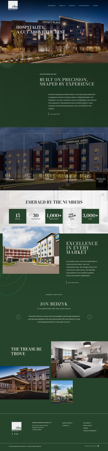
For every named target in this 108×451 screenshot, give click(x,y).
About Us (62, 5)
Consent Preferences (89, 431)
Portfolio (72, 5)
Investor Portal (84, 5)
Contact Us (65, 425)
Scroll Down (22, 54)
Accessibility (87, 423)
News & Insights (67, 423)
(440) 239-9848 (37, 429)
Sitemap (85, 428)
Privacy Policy (87, 425)
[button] (89, 55)
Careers (95, 5)
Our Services (52, 5)
